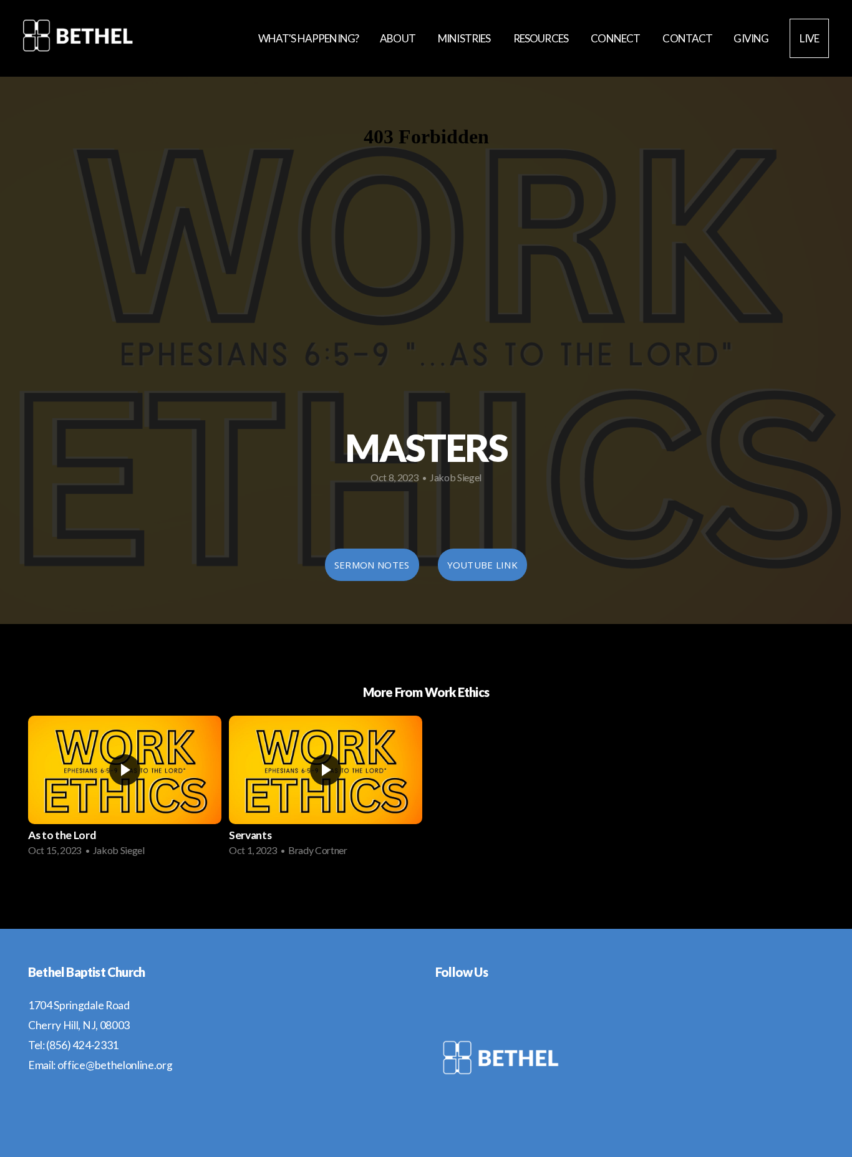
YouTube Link (482, 565)
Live (809, 38)
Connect (616, 38)
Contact (687, 38)
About (398, 38)
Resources (541, 38)
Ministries (465, 38)
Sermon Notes (372, 565)
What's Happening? (308, 38)
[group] (124, 790)
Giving (750, 38)
